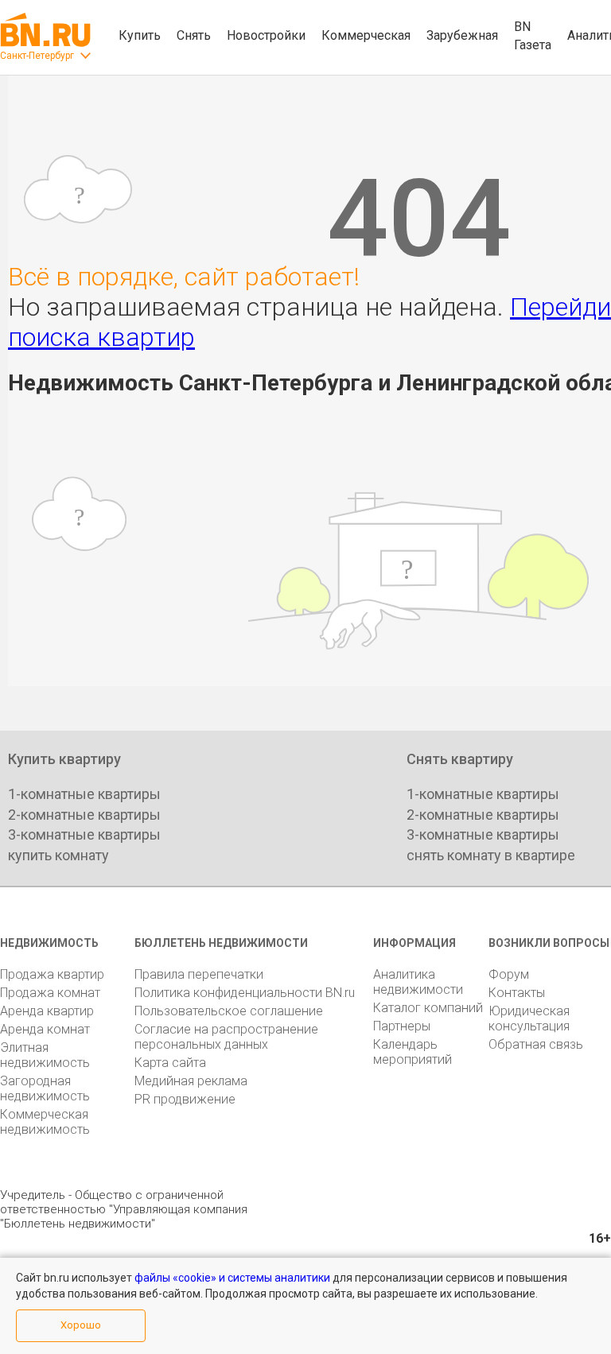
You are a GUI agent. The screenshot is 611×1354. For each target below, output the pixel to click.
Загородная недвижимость (45, 1088)
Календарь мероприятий (412, 1052)
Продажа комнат (50, 992)
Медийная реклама (190, 1080)
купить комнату (58, 855)
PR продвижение (184, 1099)
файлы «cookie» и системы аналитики (232, 1277)
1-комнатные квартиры (84, 794)
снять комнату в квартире (491, 855)
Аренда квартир (47, 1010)
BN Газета (532, 35)
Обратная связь (535, 1044)
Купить (140, 35)
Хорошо (80, 1325)
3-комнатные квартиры (84, 834)
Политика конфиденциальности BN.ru (244, 992)
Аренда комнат (45, 1029)
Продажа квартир (52, 974)
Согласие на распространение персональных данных (226, 1037)
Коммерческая (366, 35)
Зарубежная (462, 35)
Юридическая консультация (529, 1018)
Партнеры (401, 1026)
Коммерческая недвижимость (45, 1122)
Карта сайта (170, 1062)
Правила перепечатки (198, 974)
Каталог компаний (428, 1007)
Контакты (516, 992)
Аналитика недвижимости (418, 982)
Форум (508, 974)
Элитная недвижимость (45, 1055)
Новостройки (266, 35)
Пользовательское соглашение (228, 1010)
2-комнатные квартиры (84, 814)
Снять (194, 35)
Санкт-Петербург (37, 55)
